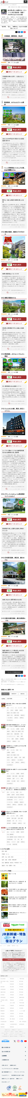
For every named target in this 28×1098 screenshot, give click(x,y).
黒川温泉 (21, 1016)
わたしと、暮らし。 (5, 1033)
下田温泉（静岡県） (4, 1001)
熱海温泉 (2, 1026)
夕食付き (16, 717)
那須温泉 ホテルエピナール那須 (14, 103)
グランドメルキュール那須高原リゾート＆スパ (14, 495)
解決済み (23, 693)
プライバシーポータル (19, 1072)
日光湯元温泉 (9, 799)
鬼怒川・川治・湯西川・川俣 (13, 712)
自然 (18, 841)
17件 (17, 62)
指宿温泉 (12, 1026)
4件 (17, 514)
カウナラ (11, 1034)
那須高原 (9, 776)
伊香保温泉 (3, 989)
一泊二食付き (9, 717)
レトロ (8, 762)
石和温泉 (21, 994)
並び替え (3, 698)
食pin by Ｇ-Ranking (13, 1036)
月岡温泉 (12, 994)
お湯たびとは (7, 1029)
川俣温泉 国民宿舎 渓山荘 (13, 36)
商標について (19, 1078)
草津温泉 (21, 986)
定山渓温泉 (3, 978)
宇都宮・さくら (5, 854)
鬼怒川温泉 (16, 715)
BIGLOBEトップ (5, 1082)
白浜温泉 (21, 1008)
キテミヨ (12, 1033)
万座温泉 (12, 989)
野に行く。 (6, 1034)
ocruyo (16, 1031)
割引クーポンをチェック (15, 71)
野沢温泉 (21, 992)
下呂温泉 (2, 1005)
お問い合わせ (5, 1065)
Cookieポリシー (6, 1075)
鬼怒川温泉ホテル (10, 297)
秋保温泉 (12, 984)
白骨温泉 (2, 994)
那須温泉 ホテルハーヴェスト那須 (14, 355)
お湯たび (20, 1031)
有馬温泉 (12, 1008)
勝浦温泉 (2, 1010)
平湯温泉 (12, 1005)
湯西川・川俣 (9, 757)
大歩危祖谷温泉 (13, 1024)
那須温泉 (9, 778)
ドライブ (21, 799)
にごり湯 (9, 844)
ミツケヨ (15, 1034)
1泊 (19, 741)
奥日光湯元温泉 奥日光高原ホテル (15, 619)
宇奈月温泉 (21, 1002)
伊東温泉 (12, 997)
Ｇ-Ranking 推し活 (5, 1036)
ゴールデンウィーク (11, 736)
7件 (17, 259)
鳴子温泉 (21, 981)
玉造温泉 (12, 1013)
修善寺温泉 (21, 997)
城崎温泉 (2, 1008)
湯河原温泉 (3, 997)
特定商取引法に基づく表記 (17, 1075)
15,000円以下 (10, 764)
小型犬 (11, 710)
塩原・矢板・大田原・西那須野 (9, 859)
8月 (18, 839)
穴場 (20, 757)
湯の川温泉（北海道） (4, 982)
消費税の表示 (13, 1065)
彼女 (17, 750)
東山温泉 (21, 984)
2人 (8, 710)
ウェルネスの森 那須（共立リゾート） (14, 410)
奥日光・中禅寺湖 (20, 794)
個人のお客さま (6, 1047)
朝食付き (22, 715)
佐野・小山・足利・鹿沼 (7, 857)
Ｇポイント (20, 1029)
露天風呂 (9, 823)
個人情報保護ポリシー (7, 1072)
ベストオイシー (18, 1033)
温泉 (22, 736)
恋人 (8, 707)
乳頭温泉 (12, 981)
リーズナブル (9, 802)
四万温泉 (21, 989)
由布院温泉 (21, 1024)
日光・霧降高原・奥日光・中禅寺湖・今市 (15, 797)
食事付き (22, 717)
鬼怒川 (8, 731)
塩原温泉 (12, 992)
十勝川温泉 (21, 978)
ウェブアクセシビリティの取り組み (10, 1068)
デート (8, 738)
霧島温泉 (2, 1018)
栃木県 (21, 710)
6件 (17, 314)
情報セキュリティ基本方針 (8, 1078)
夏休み (8, 841)
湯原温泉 (2, 1016)
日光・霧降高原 (10, 834)
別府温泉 (12, 1016)
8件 (17, 186)
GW (21, 733)
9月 (13, 820)
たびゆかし (21, 1034)
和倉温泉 (12, 1000)
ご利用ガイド (13, 1029)
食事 (13, 738)
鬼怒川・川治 (9, 715)
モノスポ (23, 1033)
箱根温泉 (12, 1021)
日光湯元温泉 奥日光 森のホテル (14, 559)
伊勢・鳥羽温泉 (22, 1021)
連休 (18, 736)
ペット (12, 707)
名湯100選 (20, 804)
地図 (11, 64)
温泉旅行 (14, 741)
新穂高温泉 (21, 1005)
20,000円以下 (10, 783)
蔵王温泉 (2, 986)
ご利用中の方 (5, 1060)
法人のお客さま (6, 1051)
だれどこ (12, 1031)
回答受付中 (14, 693)
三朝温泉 (2, 1013)
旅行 (13, 762)
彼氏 (25, 707)
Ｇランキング (6, 1031)
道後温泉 (12, 1010)
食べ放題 (13, 781)
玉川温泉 (21, 1018)
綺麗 (24, 757)
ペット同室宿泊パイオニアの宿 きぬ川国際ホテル (14, 169)
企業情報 (4, 1056)
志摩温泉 (2, 1024)
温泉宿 (16, 738)
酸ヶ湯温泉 (12, 1018)
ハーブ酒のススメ (21, 1036)
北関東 (16, 710)
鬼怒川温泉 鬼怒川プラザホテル (14, 233)
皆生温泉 (21, 1013)
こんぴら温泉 (22, 1010)
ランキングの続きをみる (14, 672)
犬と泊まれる (9, 720)
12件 (17, 124)
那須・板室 (15, 776)
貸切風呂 (22, 738)
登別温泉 (12, 978)
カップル (20, 707)
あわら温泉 (12, 1002)
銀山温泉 (12, 986)
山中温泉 (21, 1000)
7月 (15, 839)
